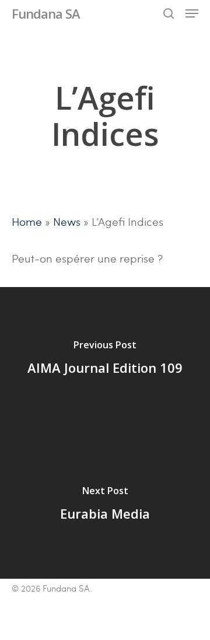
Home (27, 221)
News (66, 221)
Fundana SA (46, 13)
